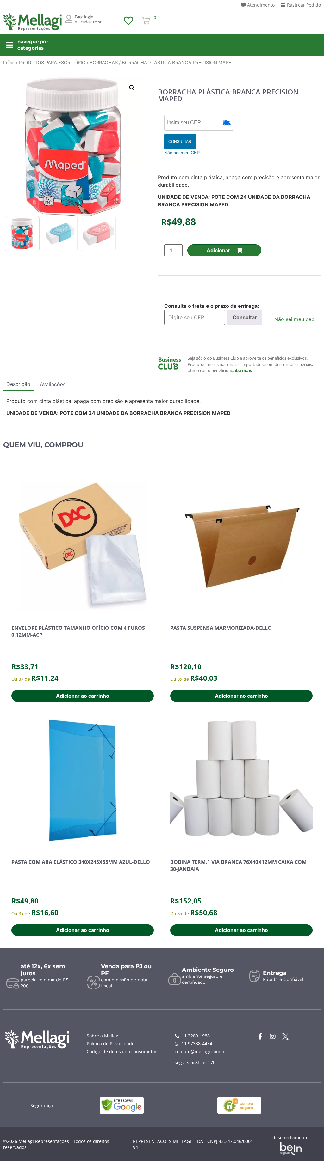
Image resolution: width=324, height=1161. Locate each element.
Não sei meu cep (294, 319)
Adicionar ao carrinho (82, 696)
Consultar (245, 317)
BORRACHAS (104, 62)
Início (9, 62)
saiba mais (241, 370)
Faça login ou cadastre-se (88, 19)
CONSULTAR (179, 141)
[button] (132, 88)
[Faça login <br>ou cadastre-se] (69, 19)
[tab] (18, 385)
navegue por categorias (32, 45)
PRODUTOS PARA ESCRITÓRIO (52, 62)
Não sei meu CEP (182, 152)
